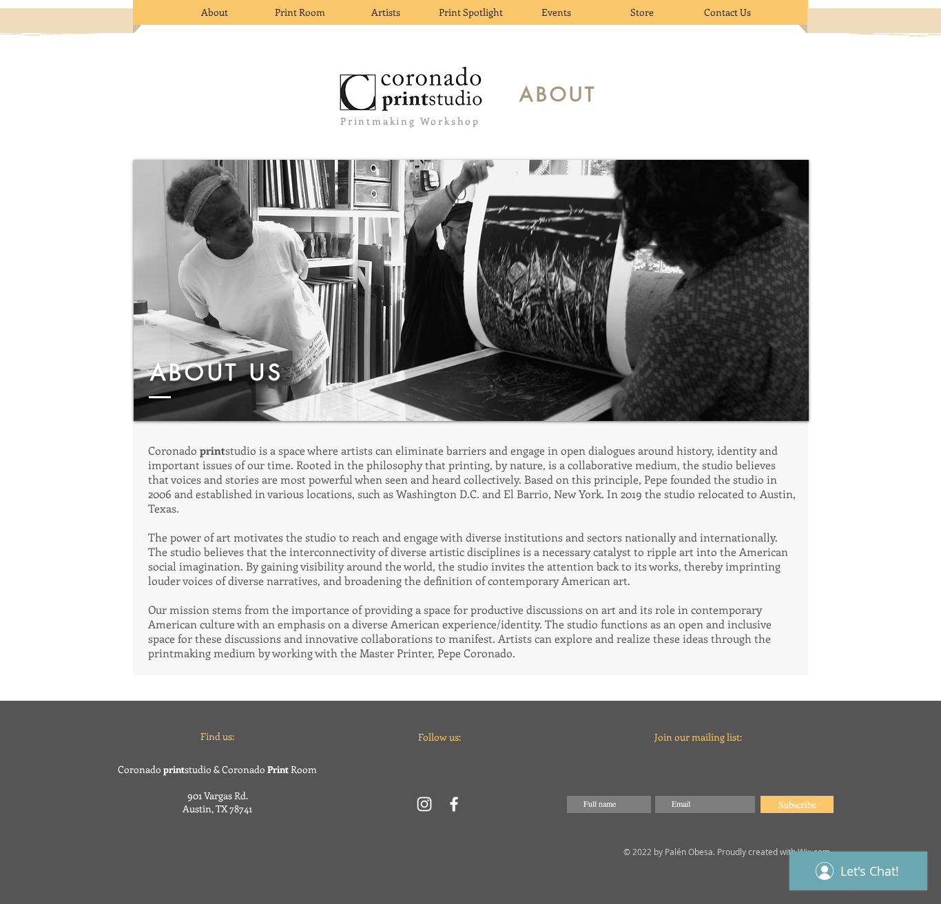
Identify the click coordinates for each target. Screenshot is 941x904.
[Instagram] (424, 804)
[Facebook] (454, 804)
